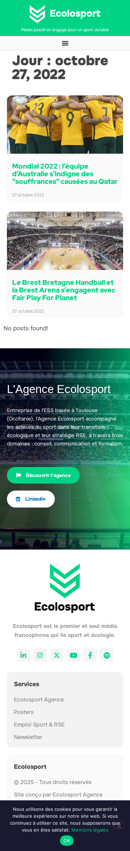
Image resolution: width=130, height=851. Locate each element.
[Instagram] (40, 655)
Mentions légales (90, 830)
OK (66, 840)
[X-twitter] (56, 655)
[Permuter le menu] (65, 43)
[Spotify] (106, 655)
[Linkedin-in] (23, 655)
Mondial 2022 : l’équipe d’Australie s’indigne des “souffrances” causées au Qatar (65, 174)
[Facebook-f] (90, 655)
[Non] (119, 825)
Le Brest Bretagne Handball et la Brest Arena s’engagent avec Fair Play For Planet (63, 290)
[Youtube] (73, 655)
